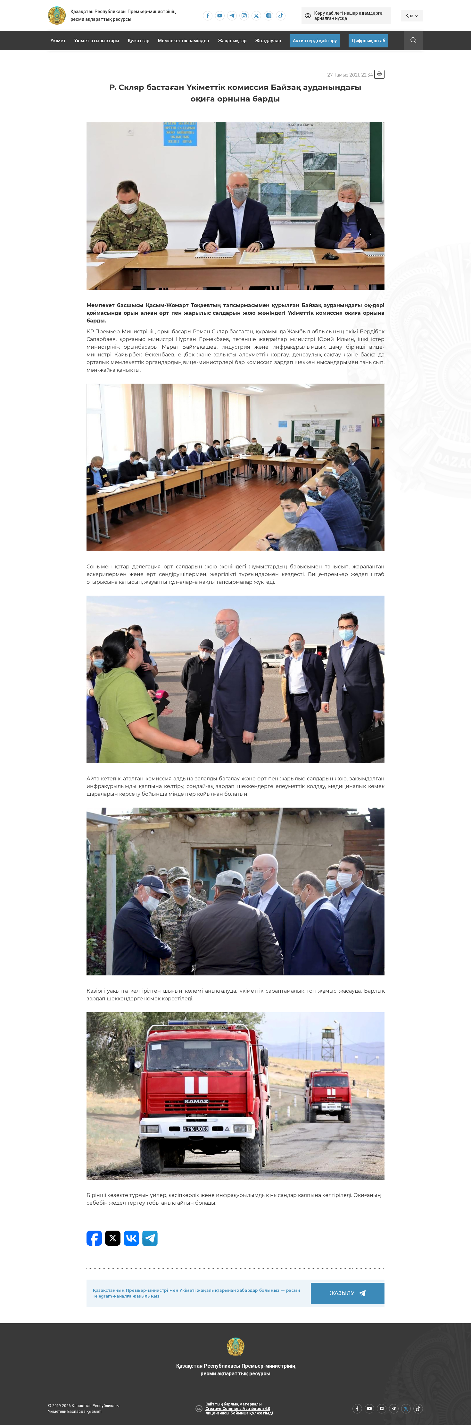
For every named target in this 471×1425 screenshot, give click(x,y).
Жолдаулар (268, 40)
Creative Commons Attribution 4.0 (237, 1408)
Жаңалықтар (232, 40)
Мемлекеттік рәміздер (183, 40)
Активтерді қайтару (315, 40)
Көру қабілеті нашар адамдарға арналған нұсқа (348, 16)
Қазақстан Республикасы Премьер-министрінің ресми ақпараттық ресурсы (235, 1370)
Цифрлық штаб (368, 40)
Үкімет (58, 40)
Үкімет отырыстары (96, 40)
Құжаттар (138, 40)
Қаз (409, 15)
